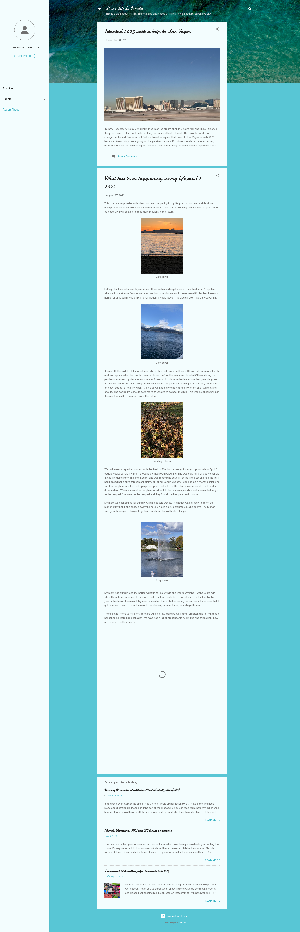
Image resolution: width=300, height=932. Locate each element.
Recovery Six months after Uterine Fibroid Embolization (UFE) (141, 790)
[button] (218, 29)
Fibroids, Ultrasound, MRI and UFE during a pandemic (138, 830)
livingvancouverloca (25, 47)
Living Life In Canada (124, 8)
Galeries (182, 923)
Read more (212, 819)
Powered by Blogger (177, 916)
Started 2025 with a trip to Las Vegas (147, 31)
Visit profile (24, 56)
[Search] (250, 9)
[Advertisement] (241, 76)
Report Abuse (11, 109)
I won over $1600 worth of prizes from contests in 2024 (136, 871)
